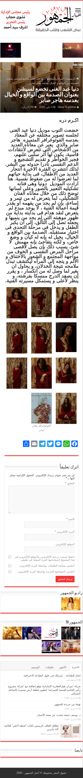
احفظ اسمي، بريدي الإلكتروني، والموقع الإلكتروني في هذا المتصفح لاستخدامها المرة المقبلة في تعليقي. (45, 558)
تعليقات (49, 667)
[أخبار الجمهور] (41, 18)
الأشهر (62, 667)
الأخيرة (75, 667)
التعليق (70, 483)
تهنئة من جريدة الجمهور (67, 704)
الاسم (70, 519)
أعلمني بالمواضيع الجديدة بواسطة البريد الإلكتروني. (46, 571)
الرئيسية (71, 78)
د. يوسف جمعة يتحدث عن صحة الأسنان (59, 714)
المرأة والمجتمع (55, 78)
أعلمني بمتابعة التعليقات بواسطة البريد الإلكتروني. (47, 565)
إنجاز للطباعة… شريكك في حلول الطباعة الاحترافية (52, 675)
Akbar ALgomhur (67, 107)
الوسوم (35, 667)
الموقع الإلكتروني (65, 544)
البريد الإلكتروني (65, 531)
